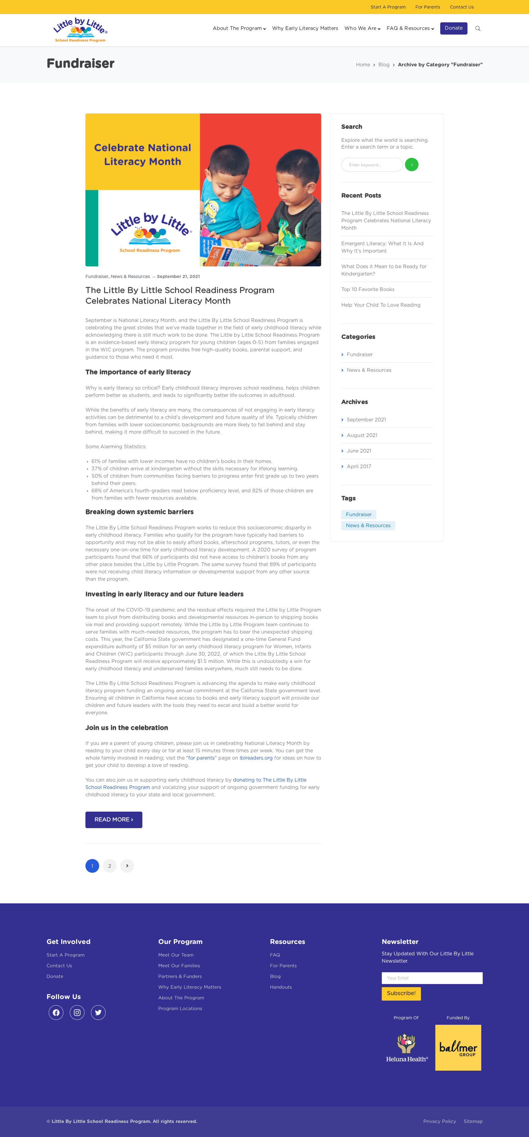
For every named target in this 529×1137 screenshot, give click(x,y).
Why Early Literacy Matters (189, 987)
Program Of (406, 1018)
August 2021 (362, 435)
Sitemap (473, 1121)
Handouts (281, 987)
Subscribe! (401, 993)
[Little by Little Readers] (79, 30)
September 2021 (366, 419)
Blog (384, 64)
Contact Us (462, 7)
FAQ (275, 955)
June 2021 (359, 451)
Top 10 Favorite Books (368, 289)
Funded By (458, 1018)
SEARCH (478, 28)
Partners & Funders (180, 976)
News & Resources (130, 277)
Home (363, 64)
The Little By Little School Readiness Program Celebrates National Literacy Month (386, 221)
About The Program (181, 998)
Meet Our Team (175, 955)
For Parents (427, 7)
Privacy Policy (439, 1121)
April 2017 (359, 466)
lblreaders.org (256, 758)
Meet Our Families (179, 966)
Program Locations (180, 1008)
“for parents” (201, 758)
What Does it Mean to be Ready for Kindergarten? (383, 270)
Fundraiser (96, 277)
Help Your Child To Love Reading (381, 305)
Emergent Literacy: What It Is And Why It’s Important (382, 247)
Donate (55, 976)
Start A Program (388, 7)
